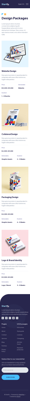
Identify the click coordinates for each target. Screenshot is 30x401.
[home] (6, 4)
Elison (18, 396)
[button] (27, 4)
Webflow (21, 394)
